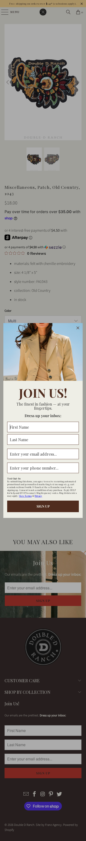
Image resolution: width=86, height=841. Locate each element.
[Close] (78, 328)
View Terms (25, 495)
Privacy (38, 495)
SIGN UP (43, 506)
